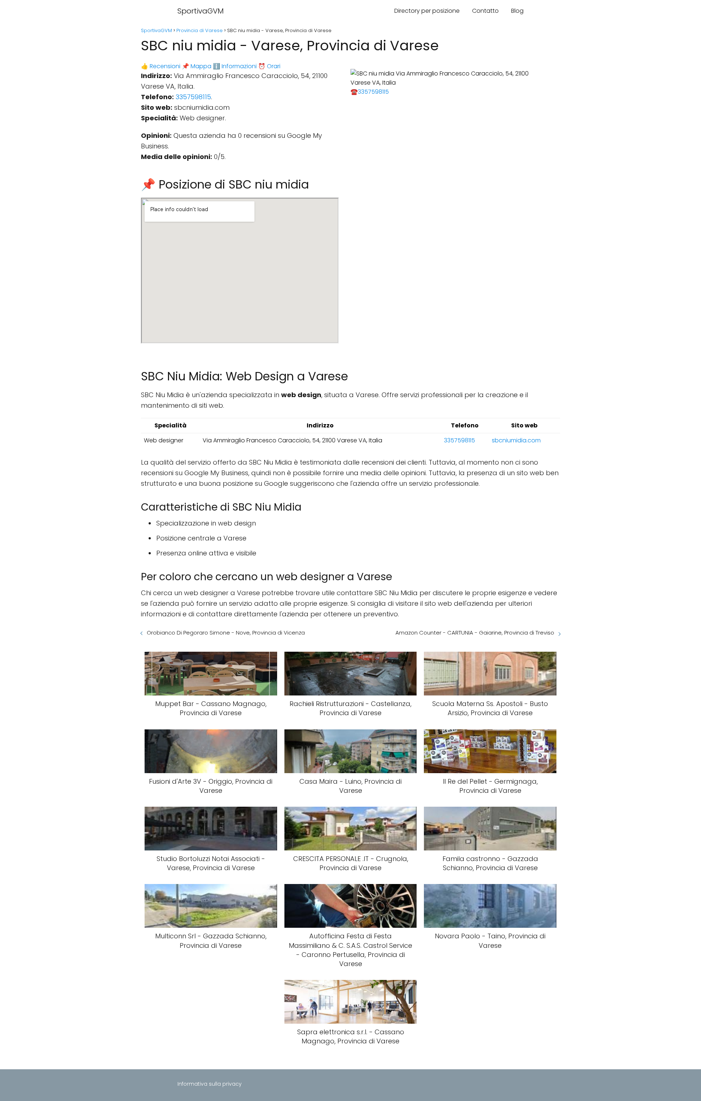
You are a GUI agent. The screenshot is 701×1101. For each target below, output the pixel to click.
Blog (517, 11)
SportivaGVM (200, 11)
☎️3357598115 (369, 92)
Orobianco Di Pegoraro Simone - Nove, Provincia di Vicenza (226, 632)
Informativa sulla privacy (209, 1084)
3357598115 (193, 96)
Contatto (485, 11)
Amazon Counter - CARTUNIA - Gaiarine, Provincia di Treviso (474, 632)
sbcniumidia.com (516, 440)
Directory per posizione (427, 11)
